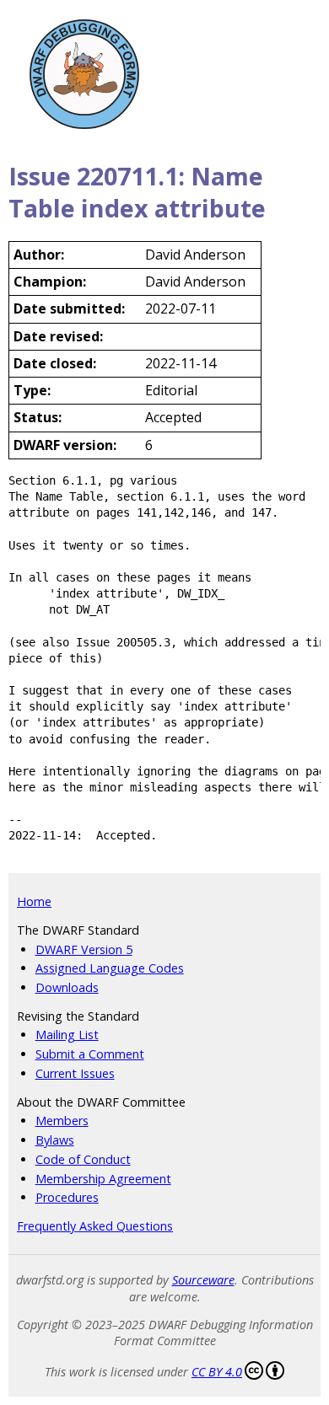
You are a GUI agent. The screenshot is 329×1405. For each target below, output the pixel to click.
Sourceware (203, 1280)
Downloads (67, 987)
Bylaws (54, 1140)
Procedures (67, 1197)
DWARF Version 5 (83, 949)
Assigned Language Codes (109, 968)
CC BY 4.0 (216, 1372)
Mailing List (67, 1035)
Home (34, 901)
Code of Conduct (83, 1159)
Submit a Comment (89, 1054)
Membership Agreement (103, 1179)
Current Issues (75, 1073)
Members (62, 1121)
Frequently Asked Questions (95, 1226)
